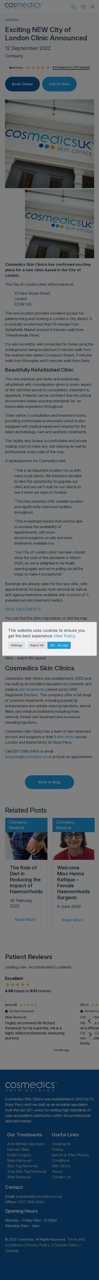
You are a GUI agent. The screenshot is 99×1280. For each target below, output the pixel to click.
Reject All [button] (37, 645)
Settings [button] (16, 645)
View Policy (64, 635)
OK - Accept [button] (59, 645)
